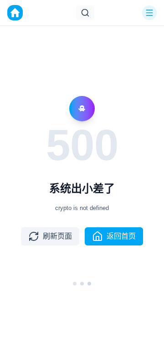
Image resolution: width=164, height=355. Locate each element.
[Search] (85, 12)
